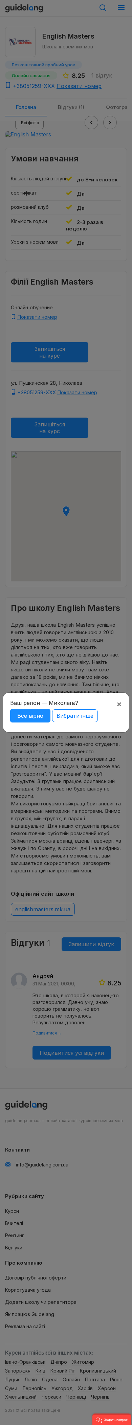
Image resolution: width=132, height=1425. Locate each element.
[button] (111, 1419)
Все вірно (30, 715)
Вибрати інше (75, 715)
